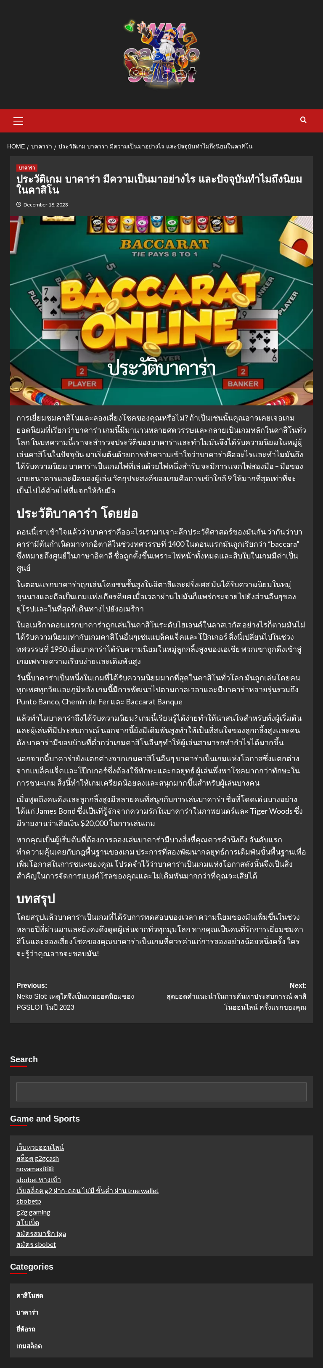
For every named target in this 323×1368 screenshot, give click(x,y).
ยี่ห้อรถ (25, 1329)
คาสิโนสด (29, 1295)
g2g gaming (33, 1212)
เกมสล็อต (29, 1345)
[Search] (303, 120)
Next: (237, 996)
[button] (18, 119)
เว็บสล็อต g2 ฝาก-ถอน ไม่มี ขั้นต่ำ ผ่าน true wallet (87, 1190)
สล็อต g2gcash (37, 1158)
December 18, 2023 (46, 204)
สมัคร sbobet (36, 1244)
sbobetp (28, 1201)
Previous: (75, 996)
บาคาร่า (27, 167)
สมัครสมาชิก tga (41, 1233)
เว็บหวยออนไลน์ (40, 1147)
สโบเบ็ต (27, 1222)
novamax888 (35, 1168)
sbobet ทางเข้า (38, 1179)
